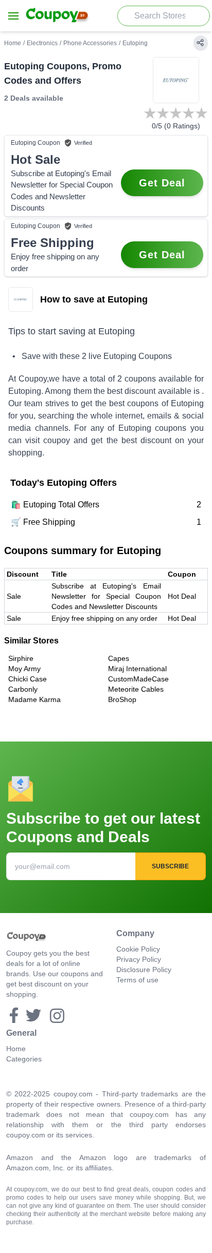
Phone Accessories (90, 43)
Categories (24, 1059)
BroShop (122, 699)
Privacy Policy (138, 959)
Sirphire (20, 658)
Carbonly (23, 689)
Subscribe (170, 866)
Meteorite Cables (136, 689)
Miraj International (137, 669)
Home (12, 43)
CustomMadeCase (138, 679)
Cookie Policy (138, 949)
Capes (118, 658)
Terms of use (137, 980)
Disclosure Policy (143, 969)
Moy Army (24, 669)
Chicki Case (27, 679)
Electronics (42, 43)
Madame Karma (34, 699)
